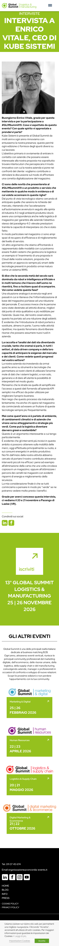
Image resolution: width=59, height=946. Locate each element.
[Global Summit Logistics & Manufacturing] (19, 5)
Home (5, 885)
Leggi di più (20, 936)
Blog (5, 889)
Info (5, 894)
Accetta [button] (41, 941)
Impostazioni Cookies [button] (19, 940)
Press (5, 898)
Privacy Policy (10, 907)
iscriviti (26, 569)
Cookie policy (10, 903)
